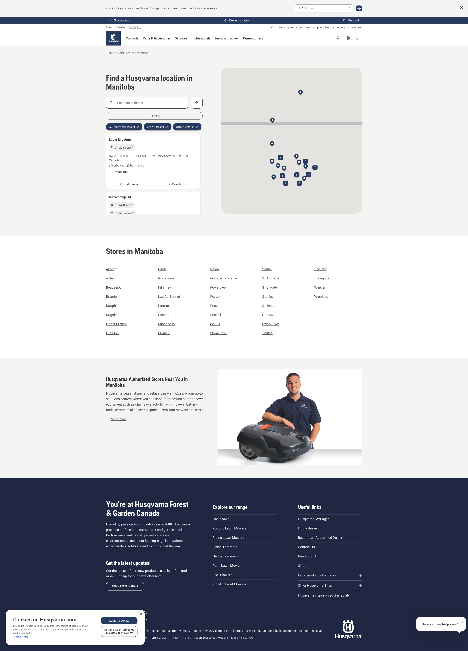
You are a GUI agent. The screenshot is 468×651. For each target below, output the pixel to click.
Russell (215, 315)
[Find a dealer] (348, 38)
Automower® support (309, 27)
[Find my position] (197, 103)
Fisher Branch (116, 324)
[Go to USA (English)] (359, 8)
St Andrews (271, 278)
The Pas (320, 269)
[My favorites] (357, 38)
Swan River (270, 324)
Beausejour (114, 287)
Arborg (111, 269)
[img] (122, 147)
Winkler (319, 287)
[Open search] (338, 38)
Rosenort (217, 306)
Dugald (111, 315)
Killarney (164, 287)
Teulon (267, 333)
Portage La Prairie (223, 278)
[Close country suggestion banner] (461, 7)
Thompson (322, 278)
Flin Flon (112, 333)
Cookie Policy (21, 636)
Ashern (111, 278)
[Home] (113, 38)
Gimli (162, 269)
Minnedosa (166, 324)
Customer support (282, 27)
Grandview (166, 278)
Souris (267, 269)
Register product (335, 27)
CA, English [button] (135, 27)
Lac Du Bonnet (169, 296)
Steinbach (269, 306)
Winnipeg (321, 296)
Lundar (163, 315)
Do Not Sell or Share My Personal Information (119, 631)
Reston (215, 296)
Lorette (163, 306)
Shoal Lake (218, 333)
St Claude (269, 287)
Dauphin (112, 306)
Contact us (354, 27)
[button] (132, 38)
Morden (164, 333)
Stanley (267, 296)
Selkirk (215, 324)
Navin (214, 269)
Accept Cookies (119, 620)
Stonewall (269, 315)
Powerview (218, 287)
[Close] (140, 614)
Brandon (112, 296)
